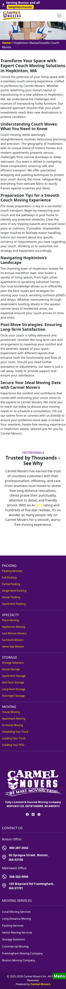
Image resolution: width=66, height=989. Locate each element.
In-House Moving (12, 725)
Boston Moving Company (18, 960)
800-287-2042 (18, 848)
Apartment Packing (14, 604)
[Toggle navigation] (59, 15)
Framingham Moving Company (22, 953)
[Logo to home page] (12, 15)
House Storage (11, 669)
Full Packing (9, 577)
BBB (39, 505)
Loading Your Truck (13, 738)
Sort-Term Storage (13, 682)
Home (6, 43)
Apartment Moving (13, 718)
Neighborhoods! (20, 7)
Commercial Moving (15, 946)
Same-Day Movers (13, 646)
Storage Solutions (13, 663)
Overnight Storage (13, 696)
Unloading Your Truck (15, 732)
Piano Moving (10, 620)
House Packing (11, 597)
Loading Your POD (13, 745)
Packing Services (12, 571)
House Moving (11, 712)
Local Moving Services (16, 912)
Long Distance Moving (16, 918)
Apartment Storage (14, 676)
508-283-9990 (18, 877)
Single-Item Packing (14, 590)
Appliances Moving (13, 627)
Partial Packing (11, 584)
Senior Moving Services (17, 932)
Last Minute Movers (14, 633)
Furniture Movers (12, 640)
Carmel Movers (40, 984)
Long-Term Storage (13, 689)
